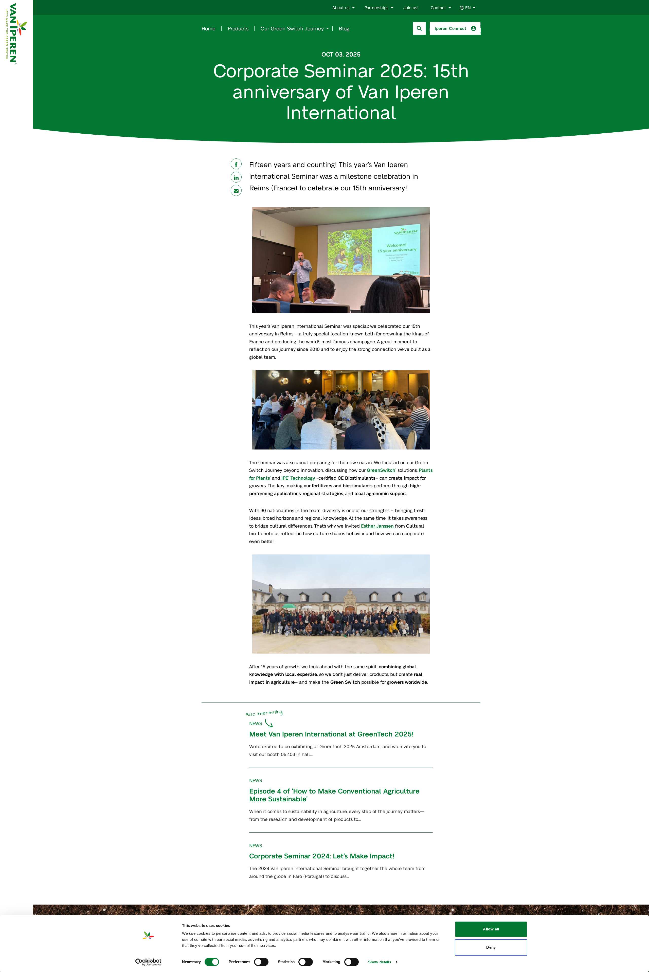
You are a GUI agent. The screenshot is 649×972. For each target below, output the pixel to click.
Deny (491, 947)
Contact (438, 7)
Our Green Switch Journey (292, 28)
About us (341, 7)
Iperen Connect (450, 28)
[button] (236, 164)
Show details (379, 962)
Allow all (491, 929)
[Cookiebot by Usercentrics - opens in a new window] (148, 962)
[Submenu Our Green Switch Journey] (327, 28)
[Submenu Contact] (449, 7)
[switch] (261, 962)
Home (208, 28)
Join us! (411, 7)
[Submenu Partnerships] (392, 7)
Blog (344, 28)
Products (238, 28)
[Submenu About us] (353, 7)
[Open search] (419, 28)
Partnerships (376, 7)
